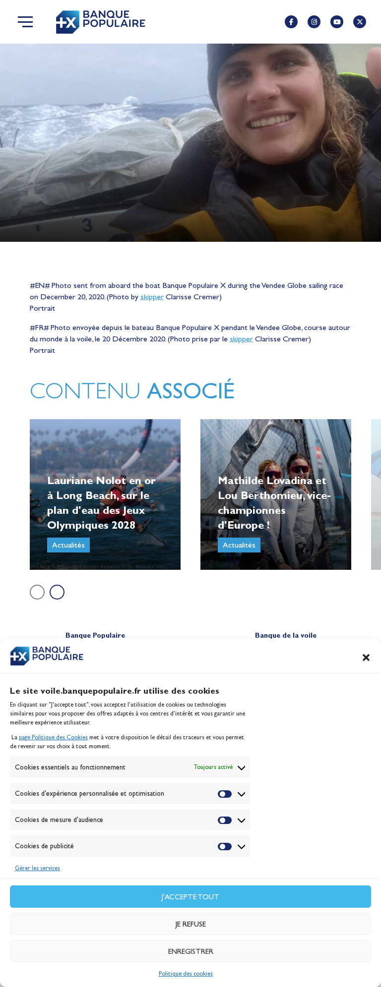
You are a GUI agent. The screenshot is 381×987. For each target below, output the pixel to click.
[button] (366, 657)
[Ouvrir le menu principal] (25, 22)
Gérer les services (37, 868)
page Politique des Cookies (53, 737)
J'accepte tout (190, 896)
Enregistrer (190, 951)
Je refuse (191, 924)
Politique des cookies (186, 973)
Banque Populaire (95, 635)
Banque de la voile (286, 635)
